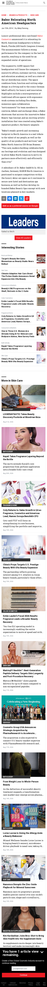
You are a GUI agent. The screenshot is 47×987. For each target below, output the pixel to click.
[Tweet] (21, 198)
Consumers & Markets (8, 285)
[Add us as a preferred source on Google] (27, 198)
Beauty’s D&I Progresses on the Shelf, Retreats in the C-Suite (16, 289)
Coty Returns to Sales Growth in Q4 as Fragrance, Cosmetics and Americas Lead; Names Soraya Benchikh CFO (17, 319)
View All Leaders (23, 238)
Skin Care (34, 15)
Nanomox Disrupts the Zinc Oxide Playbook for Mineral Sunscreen (20, 886)
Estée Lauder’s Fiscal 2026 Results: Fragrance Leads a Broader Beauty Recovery (17, 304)
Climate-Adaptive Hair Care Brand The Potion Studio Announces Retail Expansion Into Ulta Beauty (18, 276)
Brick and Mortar (6, 255)
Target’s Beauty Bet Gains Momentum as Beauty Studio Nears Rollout (17, 261)
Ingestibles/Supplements (14, 931)
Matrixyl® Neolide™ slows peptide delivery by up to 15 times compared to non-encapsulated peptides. (22, 683)
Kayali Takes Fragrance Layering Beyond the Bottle (16, 347)
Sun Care (6, 880)
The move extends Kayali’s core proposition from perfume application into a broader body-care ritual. (21, 467)
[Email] (3, 198)
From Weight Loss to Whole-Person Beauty (20, 783)
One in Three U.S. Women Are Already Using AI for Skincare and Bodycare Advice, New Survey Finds (17, 334)
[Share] (9, 198)
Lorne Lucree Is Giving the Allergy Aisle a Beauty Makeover (22, 834)
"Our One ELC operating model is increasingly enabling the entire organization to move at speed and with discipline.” (22, 629)
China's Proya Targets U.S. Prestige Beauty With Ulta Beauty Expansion (18, 360)
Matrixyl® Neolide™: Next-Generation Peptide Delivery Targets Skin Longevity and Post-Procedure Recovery (23, 673)
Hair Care (4, 270)
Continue (23, 975)
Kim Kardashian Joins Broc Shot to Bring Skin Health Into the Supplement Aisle (23, 937)
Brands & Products (18, 15)
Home (3, 15)
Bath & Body (5, 343)
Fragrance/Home (7, 313)
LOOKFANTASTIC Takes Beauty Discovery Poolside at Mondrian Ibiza (21, 415)
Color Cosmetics (7, 298)
